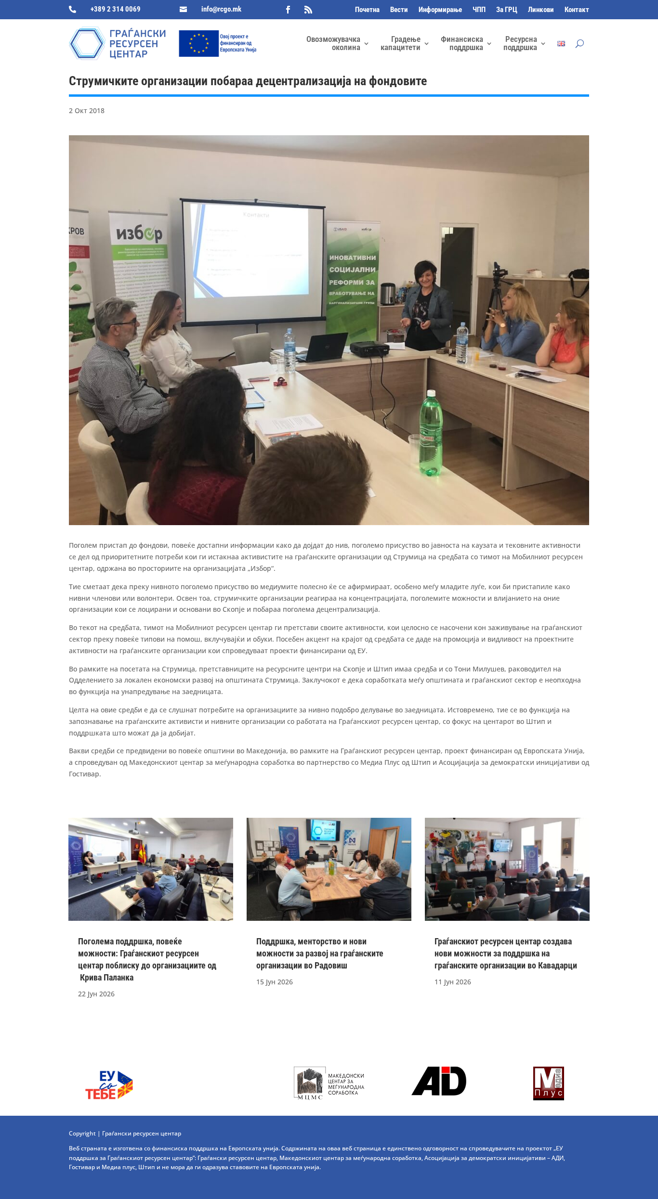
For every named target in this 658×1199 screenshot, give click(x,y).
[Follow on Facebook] (288, 9)
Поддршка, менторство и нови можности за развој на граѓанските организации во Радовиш (319, 953)
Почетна (367, 10)
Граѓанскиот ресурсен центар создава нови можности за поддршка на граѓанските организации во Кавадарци (505, 953)
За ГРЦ (506, 10)
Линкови (541, 10)
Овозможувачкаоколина (333, 43)
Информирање (440, 10)
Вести (399, 10)
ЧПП (479, 10)
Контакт (577, 10)
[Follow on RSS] (308, 9)
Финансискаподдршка (462, 43)
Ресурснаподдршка (520, 43)
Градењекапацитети (401, 43)
